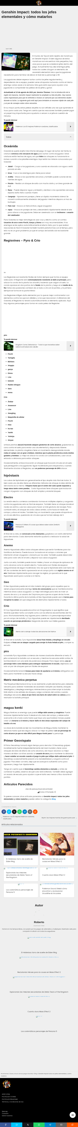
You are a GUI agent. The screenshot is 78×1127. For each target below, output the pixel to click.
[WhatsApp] (19, 811)
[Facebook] (4, 811)
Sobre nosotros (7, 1116)
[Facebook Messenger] (9, 811)
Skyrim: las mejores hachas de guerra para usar (58, 818)
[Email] (30, 811)
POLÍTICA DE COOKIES (9, 1097)
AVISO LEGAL (6, 1094)
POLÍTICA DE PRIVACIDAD (10, 1099)
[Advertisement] (39, 33)
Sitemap (5, 1111)
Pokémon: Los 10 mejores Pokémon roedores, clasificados (18, 818)
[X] (14, 811)
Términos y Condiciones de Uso (12, 1102)
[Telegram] (24, 811)
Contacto (5, 1113)
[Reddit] (35, 811)
